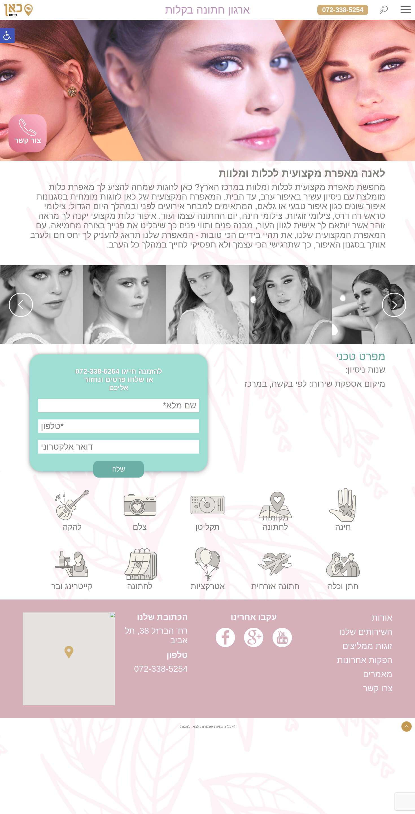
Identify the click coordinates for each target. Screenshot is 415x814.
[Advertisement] (245, 774)
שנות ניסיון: (365, 369)
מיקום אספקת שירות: (346, 383)
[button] (7, 35)
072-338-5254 (342, 10)
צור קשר (27, 140)
